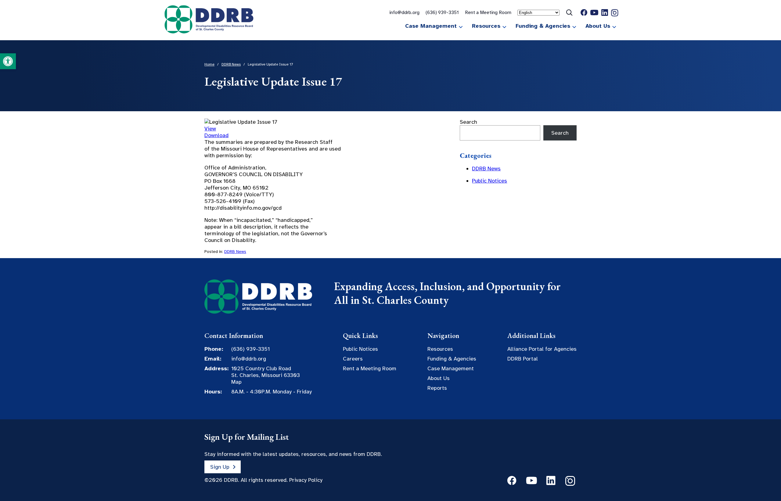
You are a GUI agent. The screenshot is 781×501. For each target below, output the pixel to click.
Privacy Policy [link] (305, 480)
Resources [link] (486, 26)
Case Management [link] (431, 26)
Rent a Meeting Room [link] (488, 12)
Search (468, 122)
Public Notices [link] (489, 180)
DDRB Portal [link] (522, 358)
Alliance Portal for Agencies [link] (542, 349)
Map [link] (236, 381)
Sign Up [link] (219, 467)
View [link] (210, 128)
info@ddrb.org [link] (404, 12)
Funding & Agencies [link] (543, 26)
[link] (8, 61)
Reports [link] (437, 388)
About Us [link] (597, 26)
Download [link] (216, 135)
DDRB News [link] (235, 251)
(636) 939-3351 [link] (442, 12)
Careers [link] (353, 358)
